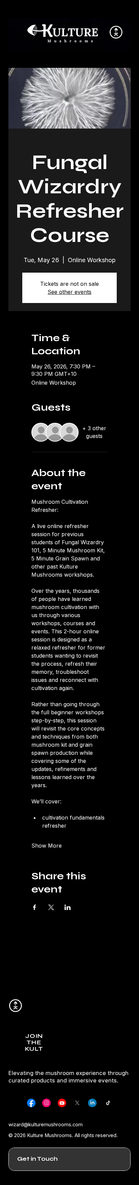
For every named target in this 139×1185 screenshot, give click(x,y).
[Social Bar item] (31, 1103)
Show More (46, 845)
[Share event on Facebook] (34, 907)
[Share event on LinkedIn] (67, 907)
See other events (69, 291)
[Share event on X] (51, 907)
